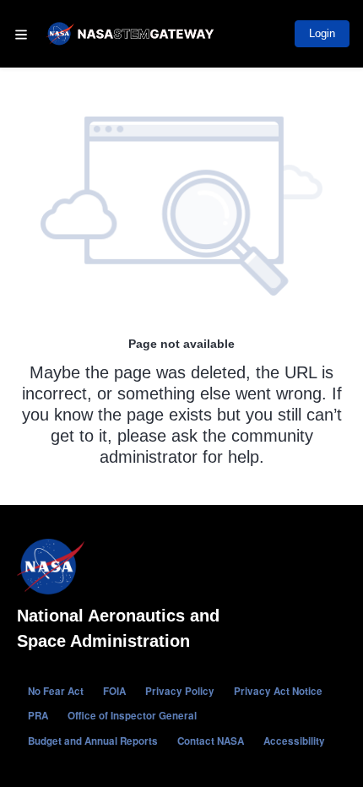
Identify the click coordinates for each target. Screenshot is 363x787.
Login (322, 33)
